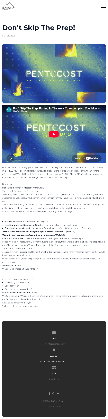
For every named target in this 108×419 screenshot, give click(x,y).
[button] (103, 6)
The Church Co (54, 406)
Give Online (54, 379)
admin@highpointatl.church (54, 344)
